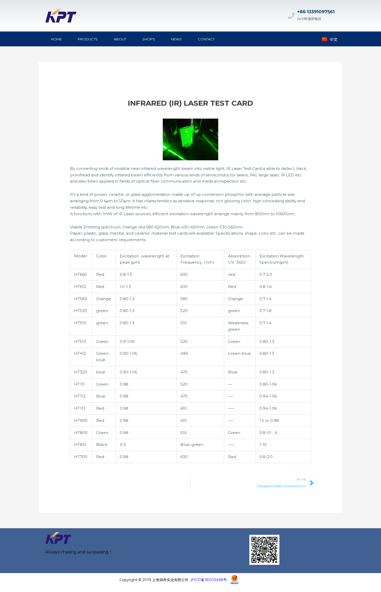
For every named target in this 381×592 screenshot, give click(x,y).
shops (148, 39)
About (120, 39)
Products (88, 39)
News (176, 39)
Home (56, 39)
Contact (206, 39)
